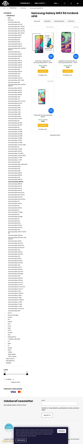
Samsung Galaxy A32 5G (15, 63)
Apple (9, 18)
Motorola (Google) (13, 315)
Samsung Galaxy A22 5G (15, 46)
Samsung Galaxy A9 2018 (15, 136)
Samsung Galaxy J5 (13, 147)
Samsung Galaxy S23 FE (14, 258)
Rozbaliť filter (15, 382)
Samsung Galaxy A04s (14, 112)
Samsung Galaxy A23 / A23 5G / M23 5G (17, 49)
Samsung (10, 20)
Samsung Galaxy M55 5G (15, 184)
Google (10, 348)
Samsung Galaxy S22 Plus (15, 252)
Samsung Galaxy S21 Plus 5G (16, 245)
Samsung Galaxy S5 (13, 219)
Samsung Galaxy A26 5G (15, 56)
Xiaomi (10, 313)
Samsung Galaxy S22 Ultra (15, 254)
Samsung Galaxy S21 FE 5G (15, 243)
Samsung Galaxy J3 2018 (15, 142)
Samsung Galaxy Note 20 (15, 197)
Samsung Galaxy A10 (14, 22)
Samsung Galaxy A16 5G (15, 35)
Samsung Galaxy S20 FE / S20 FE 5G (17, 232)
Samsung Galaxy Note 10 (15, 190)
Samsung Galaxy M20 (14, 166)
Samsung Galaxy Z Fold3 (15, 302)
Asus (9, 335)
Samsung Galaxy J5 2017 (15, 151)
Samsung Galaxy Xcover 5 (15, 284)
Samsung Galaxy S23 (14, 256)
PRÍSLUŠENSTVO (10, 361)
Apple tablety (12, 354)
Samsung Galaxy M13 (14, 162)
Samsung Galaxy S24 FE (15, 267)
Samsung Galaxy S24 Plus (15, 269)
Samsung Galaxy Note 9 (15, 188)
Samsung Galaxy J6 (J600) (16, 153)
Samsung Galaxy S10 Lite (15, 225)
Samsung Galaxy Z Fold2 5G (16, 300)
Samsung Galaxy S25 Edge (15, 273)
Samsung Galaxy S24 (14, 265)
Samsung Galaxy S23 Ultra (15, 263)
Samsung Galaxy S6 (13, 214)
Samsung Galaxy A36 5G (15, 71)
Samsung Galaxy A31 (14, 58)
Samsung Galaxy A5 (13, 121)
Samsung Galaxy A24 (14, 52)
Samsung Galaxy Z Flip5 (14, 297)
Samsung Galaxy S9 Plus (15, 203)
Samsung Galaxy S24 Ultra (15, 271)
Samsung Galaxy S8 (13, 205)
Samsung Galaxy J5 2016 (15, 149)
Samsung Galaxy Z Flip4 (15, 295)
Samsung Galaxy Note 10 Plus (16, 195)
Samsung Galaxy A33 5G (15, 65)
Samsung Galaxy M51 (14, 177)
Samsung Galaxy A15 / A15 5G (16, 33)
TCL (9, 341)
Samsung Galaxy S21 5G (14, 241)
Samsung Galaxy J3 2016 (15, 138)
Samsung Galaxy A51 (14, 82)
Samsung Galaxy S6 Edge (15, 216)
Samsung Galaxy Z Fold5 (15, 306)
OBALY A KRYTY (10, 358)
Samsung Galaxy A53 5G (15, 88)
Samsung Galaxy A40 (14, 73)
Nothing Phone (12, 337)
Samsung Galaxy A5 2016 (15, 123)
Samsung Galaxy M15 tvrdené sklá (17, 164)
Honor (9, 326)
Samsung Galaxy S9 (13, 201)
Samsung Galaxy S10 (14, 221)
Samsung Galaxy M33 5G (15, 173)
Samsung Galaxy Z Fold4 (15, 304)
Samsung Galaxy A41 (14, 76)
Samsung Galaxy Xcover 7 (15, 289)
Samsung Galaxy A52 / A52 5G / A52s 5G (17, 85)
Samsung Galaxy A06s (14, 116)
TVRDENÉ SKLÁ (10, 15)
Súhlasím (61, 431)
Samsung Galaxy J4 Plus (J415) (17, 145)
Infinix (9, 330)
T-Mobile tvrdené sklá (14, 339)
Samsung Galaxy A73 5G (15, 103)
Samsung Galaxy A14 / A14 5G (16, 31)
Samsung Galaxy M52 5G (15, 179)
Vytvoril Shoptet (74, 439)
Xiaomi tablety (12, 356)
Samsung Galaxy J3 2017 (15, 140)
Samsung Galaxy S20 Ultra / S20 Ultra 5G (17, 238)
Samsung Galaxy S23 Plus (15, 260)
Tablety (10, 352)
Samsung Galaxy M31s (14, 171)
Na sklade (10, 379)
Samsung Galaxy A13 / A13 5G (16, 29)
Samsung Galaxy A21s (14, 42)
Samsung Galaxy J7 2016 (15, 158)
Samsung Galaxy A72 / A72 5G (16, 101)
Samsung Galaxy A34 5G (15, 67)
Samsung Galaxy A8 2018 (15, 134)
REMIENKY (8, 363)
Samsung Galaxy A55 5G (15, 92)
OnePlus (10, 332)
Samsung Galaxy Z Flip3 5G (15, 293)
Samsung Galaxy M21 (14, 168)
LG (8, 345)
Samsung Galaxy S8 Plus (15, 208)
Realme (10, 321)
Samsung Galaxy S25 (14, 276)
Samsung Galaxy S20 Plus (15, 235)
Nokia (9, 328)
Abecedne (71, 21)
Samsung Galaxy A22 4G (15, 44)
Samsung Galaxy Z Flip (14, 291)
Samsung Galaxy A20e (14, 37)
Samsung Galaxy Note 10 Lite (16, 192)
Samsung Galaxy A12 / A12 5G (16, 26)
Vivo (9, 319)
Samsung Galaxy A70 (14, 97)
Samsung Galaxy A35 (14, 69)
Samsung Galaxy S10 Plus (15, 227)
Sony (9, 324)
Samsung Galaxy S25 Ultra (15, 280)
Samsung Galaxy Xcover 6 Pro (16, 287)
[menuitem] (25, 3)
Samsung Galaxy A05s (14, 114)
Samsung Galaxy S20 (14, 229)
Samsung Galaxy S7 (13, 210)
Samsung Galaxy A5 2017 (15, 125)
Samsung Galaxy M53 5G (15, 182)
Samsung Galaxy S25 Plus (15, 278)
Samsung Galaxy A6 (13, 127)
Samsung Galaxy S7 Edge (15, 212)
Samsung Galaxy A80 (14, 105)
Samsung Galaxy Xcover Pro (16, 308)
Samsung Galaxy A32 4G (15, 60)
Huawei (10, 317)
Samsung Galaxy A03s (14, 110)
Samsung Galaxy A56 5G (15, 94)
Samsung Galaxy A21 (14, 39)
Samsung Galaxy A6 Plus (15, 129)
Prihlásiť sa (47, 415)
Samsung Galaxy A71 (14, 99)
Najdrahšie (47, 21)
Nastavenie (21, 440)
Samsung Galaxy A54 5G (15, 90)
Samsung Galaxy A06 (14, 311)
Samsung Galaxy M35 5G (15, 175)
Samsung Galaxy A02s (14, 107)
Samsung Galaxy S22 (14, 250)
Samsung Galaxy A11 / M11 (15, 24)
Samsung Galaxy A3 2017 (15, 118)
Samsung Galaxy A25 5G (15, 54)
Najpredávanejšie (59, 21)
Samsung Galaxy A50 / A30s (16, 80)
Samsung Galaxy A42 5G (15, 78)
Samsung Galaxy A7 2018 (15, 131)
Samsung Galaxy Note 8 (15, 186)
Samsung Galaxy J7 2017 (15, 160)
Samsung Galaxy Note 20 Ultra (16, 199)
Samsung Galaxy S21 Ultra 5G (16, 247)
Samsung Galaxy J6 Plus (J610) (17, 155)
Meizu (9, 350)
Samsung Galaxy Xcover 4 (15, 282)
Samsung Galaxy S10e (14, 223)
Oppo (9, 343)
